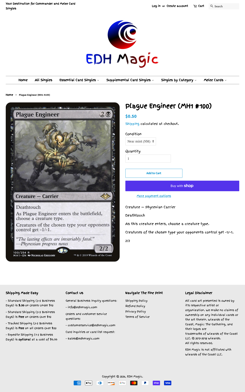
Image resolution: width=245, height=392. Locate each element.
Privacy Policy (135, 311)
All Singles (43, 80)
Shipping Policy (136, 301)
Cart (201, 6)
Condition (133, 134)
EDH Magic (134, 376)
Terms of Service (137, 317)
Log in (156, 6)
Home (23, 80)
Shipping (132, 123)
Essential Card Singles (78, 80)
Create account (177, 6)
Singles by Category (177, 80)
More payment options (154, 196)
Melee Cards (214, 80)
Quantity (132, 151)
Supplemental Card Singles (129, 80)
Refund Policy (135, 306)
